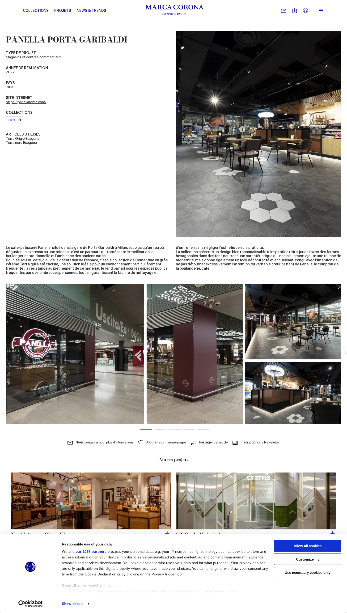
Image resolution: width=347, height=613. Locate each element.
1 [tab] (146, 429)
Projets (62, 10)
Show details (72, 604)
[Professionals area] (305, 10)
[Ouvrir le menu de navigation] (321, 10)
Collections (36, 10)
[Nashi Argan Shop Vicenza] (91, 501)
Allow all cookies (308, 546)
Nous (105, 442)
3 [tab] (175, 429)
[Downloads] (294, 11)
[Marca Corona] (174, 11)
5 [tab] (203, 429)
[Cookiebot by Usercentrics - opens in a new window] (30, 603)
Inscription (260, 442)
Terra (12, 120)
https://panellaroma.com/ (26, 102)
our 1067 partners (91, 551)
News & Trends (91, 10)
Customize (305, 559)
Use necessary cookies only (307, 572)
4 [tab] (189, 429)
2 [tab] (160, 429)
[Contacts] (283, 10)
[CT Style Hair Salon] (256, 501)
